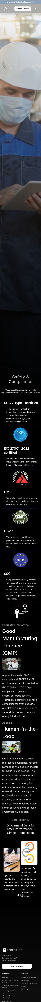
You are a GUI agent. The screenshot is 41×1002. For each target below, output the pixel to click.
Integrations (25, 980)
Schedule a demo (22, 8)
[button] (6, 869)
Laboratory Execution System (9, 992)
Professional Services (28, 977)
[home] (5, 8)
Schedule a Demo (16, 966)
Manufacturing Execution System (10, 981)
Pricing (23, 986)
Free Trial (24, 990)
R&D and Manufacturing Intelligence (10, 997)
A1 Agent (5, 977)
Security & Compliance (29, 983)
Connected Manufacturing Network (10, 986)
